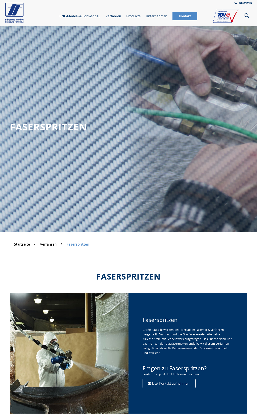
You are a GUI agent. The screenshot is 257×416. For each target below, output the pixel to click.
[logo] (14, 13)
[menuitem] (80, 16)
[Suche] (247, 16)
